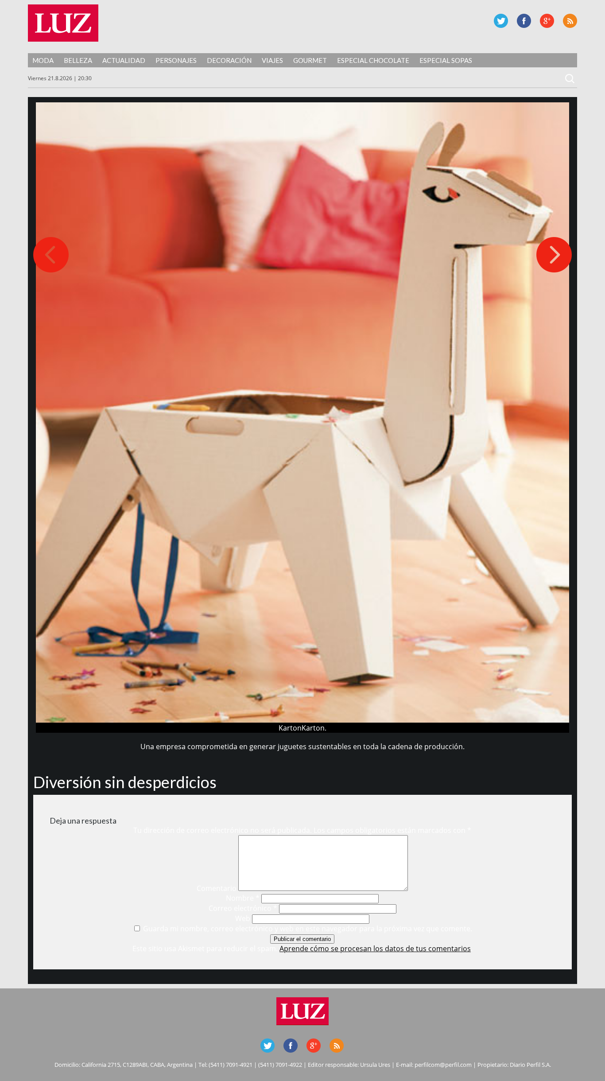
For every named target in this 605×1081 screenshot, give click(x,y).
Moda (43, 60)
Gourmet (310, 60)
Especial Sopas (445, 60)
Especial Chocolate (373, 60)
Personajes (176, 60)
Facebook (524, 21)
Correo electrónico (243, 908)
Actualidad (123, 60)
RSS (570, 21)
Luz (63, 23)
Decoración (229, 60)
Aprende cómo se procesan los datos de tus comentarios (375, 948)
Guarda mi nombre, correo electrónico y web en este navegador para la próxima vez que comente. (307, 928)
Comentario (217, 888)
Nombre (243, 898)
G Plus (547, 21)
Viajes (272, 60)
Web (242, 918)
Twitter (501, 21)
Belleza (78, 60)
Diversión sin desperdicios (125, 782)
